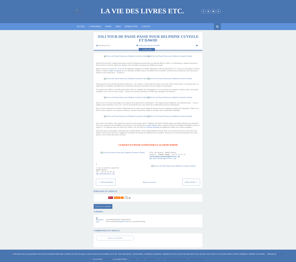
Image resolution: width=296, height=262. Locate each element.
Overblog (280, 254)
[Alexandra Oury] (100, 221)
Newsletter (131, 27)
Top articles (132, 259)
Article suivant (190, 182)
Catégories (95, 27)
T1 (116, 69)
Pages (108, 27)
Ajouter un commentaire (115, 238)
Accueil (81, 27)
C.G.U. (161, 259)
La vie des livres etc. (142, 11)
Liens (118, 27)
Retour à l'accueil (149, 182)
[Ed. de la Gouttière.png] (123, 152)
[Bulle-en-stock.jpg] (173, 166)
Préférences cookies (196, 259)
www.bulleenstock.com (105, 174)
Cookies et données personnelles (176, 259)
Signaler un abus (151, 259)
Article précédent (106, 182)
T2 (119, 69)
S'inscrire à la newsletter (103, 206)
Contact (146, 27)
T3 (123, 69)
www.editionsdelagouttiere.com (162, 158)
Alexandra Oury (122, 221)
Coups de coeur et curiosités (149, 45)
